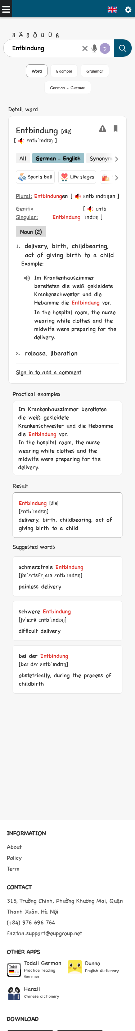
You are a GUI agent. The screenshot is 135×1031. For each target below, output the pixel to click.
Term (13, 868)
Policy (14, 857)
